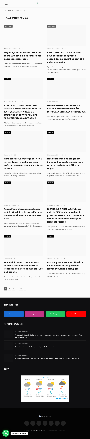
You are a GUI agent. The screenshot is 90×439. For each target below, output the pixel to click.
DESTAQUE (8, 26)
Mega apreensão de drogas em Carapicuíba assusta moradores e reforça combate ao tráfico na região (65, 163)
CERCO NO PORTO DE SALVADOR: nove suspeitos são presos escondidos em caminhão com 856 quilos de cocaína (65, 57)
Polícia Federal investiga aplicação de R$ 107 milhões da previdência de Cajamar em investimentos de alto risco (23, 213)
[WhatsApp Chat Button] (5, 433)
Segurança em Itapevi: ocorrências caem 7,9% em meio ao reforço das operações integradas (22, 56)
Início (17, 11)
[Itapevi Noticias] (45, 3)
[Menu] (6, 3)
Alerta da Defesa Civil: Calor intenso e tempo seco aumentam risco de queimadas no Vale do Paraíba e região (49, 336)
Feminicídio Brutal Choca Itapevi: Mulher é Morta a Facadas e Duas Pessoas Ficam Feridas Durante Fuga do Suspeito (23, 267)
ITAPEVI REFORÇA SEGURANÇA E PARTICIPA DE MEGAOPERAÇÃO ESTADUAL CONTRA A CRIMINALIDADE (66, 109)
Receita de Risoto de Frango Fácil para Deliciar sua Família (37, 347)
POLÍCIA (7, 79)
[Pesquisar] (84, 3)
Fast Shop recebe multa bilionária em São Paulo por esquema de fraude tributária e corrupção (65, 266)
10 (21, 288)
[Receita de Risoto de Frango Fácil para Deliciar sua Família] (8, 346)
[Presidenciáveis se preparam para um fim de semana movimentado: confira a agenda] (8, 358)
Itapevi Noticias (41, 431)
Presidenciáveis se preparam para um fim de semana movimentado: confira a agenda (47, 358)
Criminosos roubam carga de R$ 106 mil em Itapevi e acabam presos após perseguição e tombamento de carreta (23, 163)
